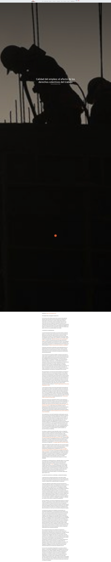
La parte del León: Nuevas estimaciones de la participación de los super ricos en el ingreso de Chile (55, 404)
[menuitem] (43, 1)
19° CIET (51, 464)
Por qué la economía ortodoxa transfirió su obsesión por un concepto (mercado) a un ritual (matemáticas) (55, 449)
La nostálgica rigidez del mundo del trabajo (60, 442)
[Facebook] (76, 0)
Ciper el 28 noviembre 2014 (51, 313)
